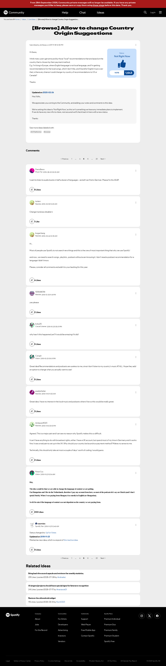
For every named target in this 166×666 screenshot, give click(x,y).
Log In (152, 12)
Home (17, 19)
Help (65, 12)
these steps (98, 5)
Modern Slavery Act (96, 661)
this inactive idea (71, 540)
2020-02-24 (48, 92)
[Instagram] (142, 616)
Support (84, 619)
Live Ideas (32, 19)
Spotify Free (109, 641)
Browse (47, 132)
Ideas (100, 12)
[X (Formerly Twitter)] (149, 616)
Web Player (86, 624)
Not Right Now (122, 56)
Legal (8, 661)
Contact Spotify (87, 635)
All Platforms (36, 132)
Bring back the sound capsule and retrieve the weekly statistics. (56, 573)
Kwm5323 (60, 602)
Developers (63, 624)
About (37, 619)
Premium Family (111, 630)
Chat (82, 12)
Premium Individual (112, 619)
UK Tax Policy (112, 661)
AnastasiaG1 (61, 589)
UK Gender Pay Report (129, 661)
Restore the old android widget (42, 598)
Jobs (37, 624)
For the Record (41, 630)
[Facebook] (157, 616)
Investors (62, 635)
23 (97, 159)
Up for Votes (51, 532)
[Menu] (160, 12)
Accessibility (80, 661)
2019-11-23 (45, 536)
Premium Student (111, 635)
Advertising (63, 630)
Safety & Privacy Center (22, 661)
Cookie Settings (54, 661)
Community (16, 12)
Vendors (61, 641)
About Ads (68, 661)
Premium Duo (110, 624)
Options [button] (136, 45)
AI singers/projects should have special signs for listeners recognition (58, 585)
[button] (116, 72)
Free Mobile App (88, 630)
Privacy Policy (39, 661)
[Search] (145, 12)
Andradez (61, 577)
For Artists (62, 619)
